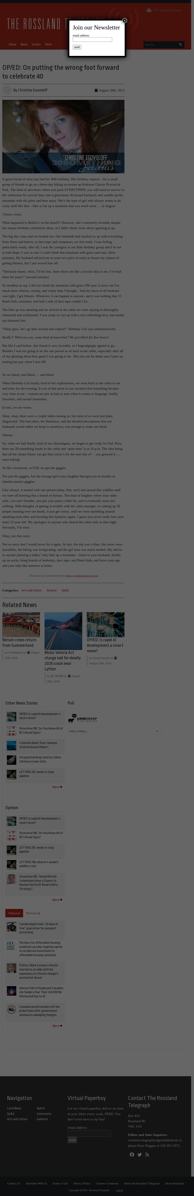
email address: (81, 35)
